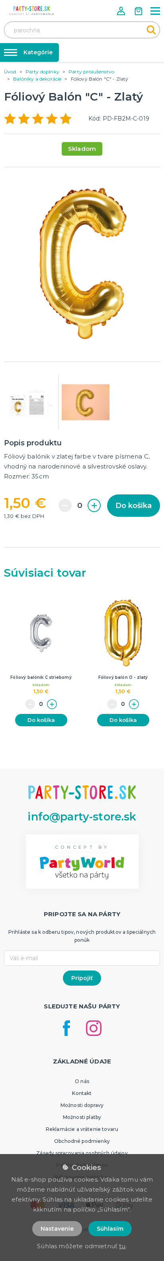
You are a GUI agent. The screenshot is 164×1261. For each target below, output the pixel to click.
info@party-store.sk (81, 816)
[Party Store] (32, 10)
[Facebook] (66, 1028)
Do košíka (133, 505)
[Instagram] (94, 1028)
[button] (122, 11)
